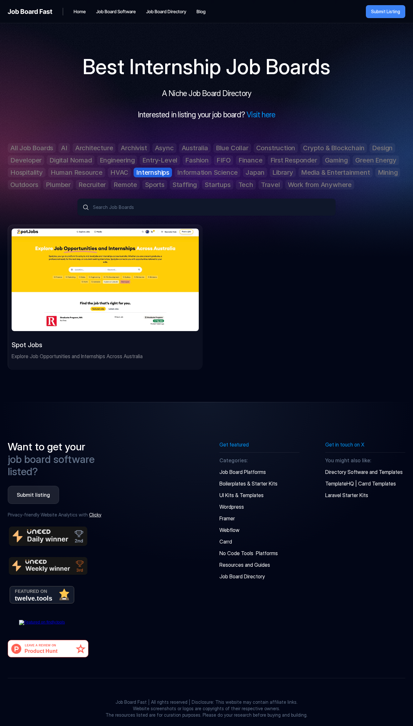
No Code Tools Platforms (248, 553)
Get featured (234, 444)
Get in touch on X (344, 444)
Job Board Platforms (242, 472)
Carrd (225, 541)
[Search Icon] (206, 207)
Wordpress (231, 507)
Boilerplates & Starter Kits (248, 483)
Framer (227, 518)
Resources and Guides (244, 565)
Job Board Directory (242, 576)
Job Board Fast (30, 11)
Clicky (95, 514)
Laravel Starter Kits (346, 495)
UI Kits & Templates (241, 495)
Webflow (229, 530)
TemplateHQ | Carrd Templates (360, 483)
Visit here (261, 114)
